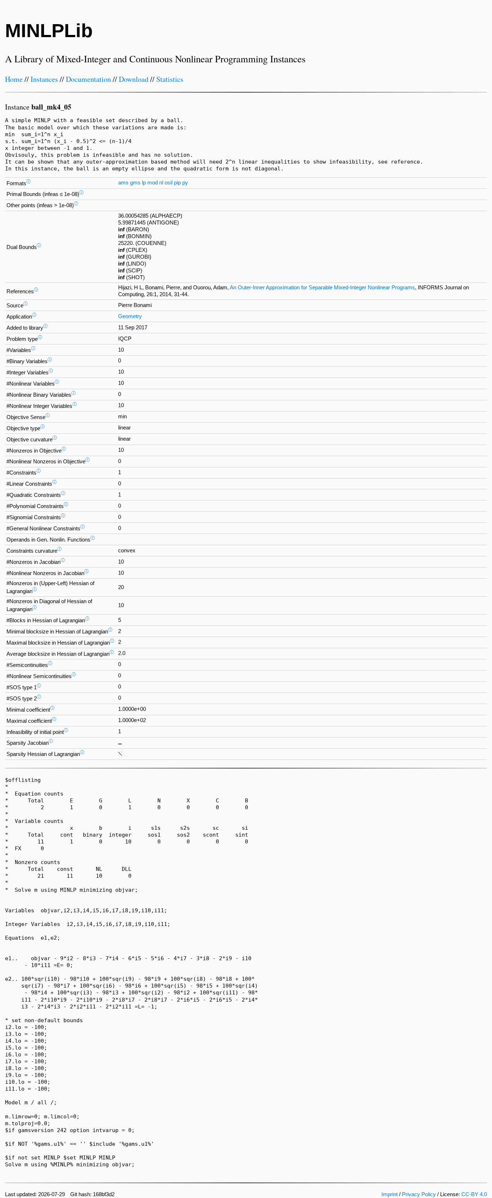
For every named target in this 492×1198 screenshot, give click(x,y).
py (185, 183)
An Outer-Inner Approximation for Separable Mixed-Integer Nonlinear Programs (322, 287)
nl (161, 183)
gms (135, 183)
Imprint (389, 1194)
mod (152, 183)
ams (123, 183)
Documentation (88, 79)
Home (14, 79)
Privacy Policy (419, 1194)
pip (177, 183)
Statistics (169, 79)
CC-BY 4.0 (474, 1194)
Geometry (130, 316)
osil (169, 183)
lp (144, 183)
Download (133, 79)
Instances (44, 79)
